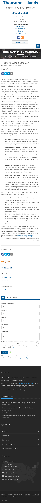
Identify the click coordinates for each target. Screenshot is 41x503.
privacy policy (24, 358)
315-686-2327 (9, 473)
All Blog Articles (8, 268)
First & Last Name (8, 303)
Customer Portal (20, 42)
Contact (15, 390)
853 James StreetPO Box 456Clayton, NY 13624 (10, 464)
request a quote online (25, 383)
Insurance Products (8, 444)
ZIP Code (5, 324)
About (9, 390)
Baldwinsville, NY (20, 33)
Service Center (7, 440)
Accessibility (7, 497)
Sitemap (22, 390)
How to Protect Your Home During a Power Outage (19, 403)
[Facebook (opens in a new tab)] (18, 37)
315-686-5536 (9, 470)
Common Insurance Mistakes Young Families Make (18, 417)
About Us (5, 431)
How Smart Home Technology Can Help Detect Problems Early (17, 410)
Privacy (27, 494)
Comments (5, 331)
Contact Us (5, 436)
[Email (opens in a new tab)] (11, 73)
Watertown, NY (20, 29)
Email (4, 310)
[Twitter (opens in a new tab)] (5, 73)
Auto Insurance (8, 277)
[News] (22, 37)
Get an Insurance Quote (10, 448)
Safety (6, 281)
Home (3, 390)
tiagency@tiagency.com (12, 476)
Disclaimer (35, 494)
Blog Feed (6, 262)
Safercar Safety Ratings (25, 236)
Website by (17, 497)
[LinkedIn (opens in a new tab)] (8, 73)
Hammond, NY (20, 26)
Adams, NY (20, 31)
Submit (5, 352)
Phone (4, 317)
